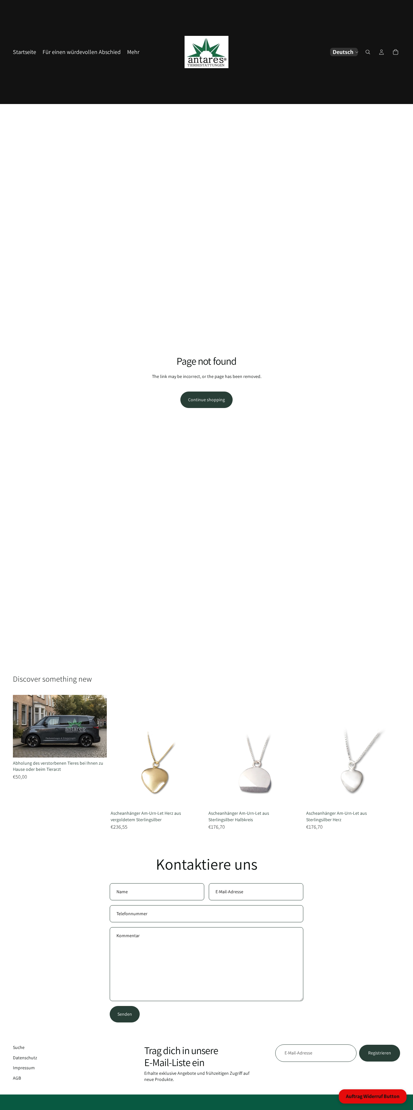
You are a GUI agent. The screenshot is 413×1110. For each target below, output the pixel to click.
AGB (17, 1078)
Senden (124, 1014)
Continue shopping (206, 400)
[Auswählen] (97, 747)
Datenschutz (25, 1058)
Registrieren (379, 1053)
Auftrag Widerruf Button (372, 1096)
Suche (19, 1047)
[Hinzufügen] (194, 797)
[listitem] (133, 52)
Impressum (24, 1068)
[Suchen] (368, 52)
